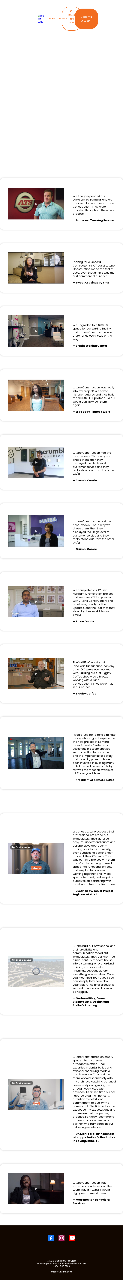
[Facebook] (50, 1237)
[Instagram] (61, 1237)
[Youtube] (72, 1237)
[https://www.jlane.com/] (41, 18)
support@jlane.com (61, 1271)
